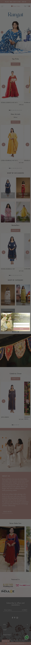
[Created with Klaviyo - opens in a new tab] (15, 331)
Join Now (21, 328)
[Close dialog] (29, 314)
